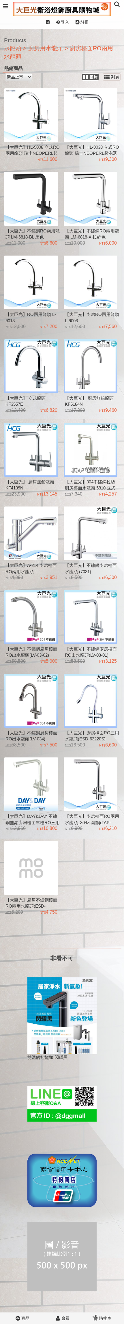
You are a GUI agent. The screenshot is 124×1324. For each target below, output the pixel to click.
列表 (115, 77)
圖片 (93, 77)
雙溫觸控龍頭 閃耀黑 (47, 1057)
